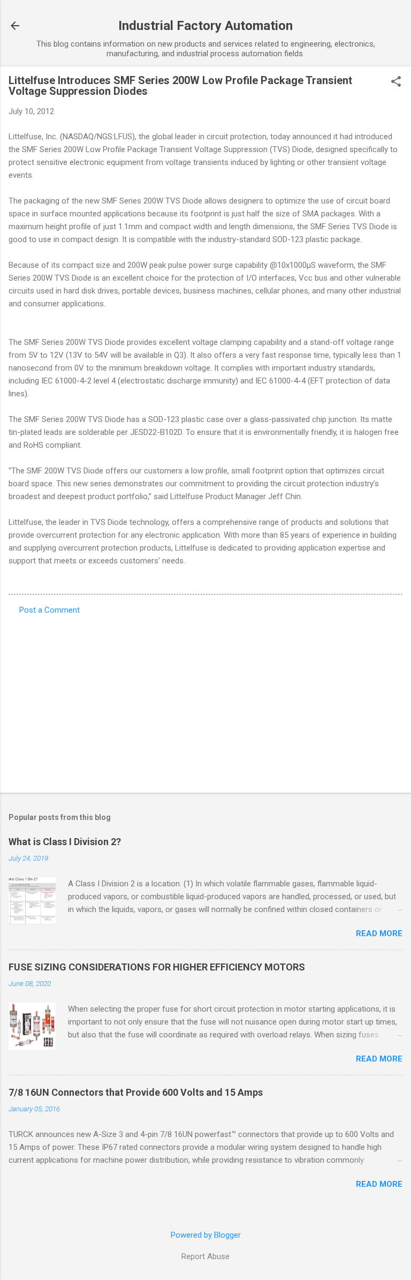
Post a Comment (49, 610)
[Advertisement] (205, 700)
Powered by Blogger (206, 1235)
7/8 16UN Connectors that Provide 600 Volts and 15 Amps (136, 1092)
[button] (396, 82)
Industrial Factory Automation (205, 25)
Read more (379, 933)
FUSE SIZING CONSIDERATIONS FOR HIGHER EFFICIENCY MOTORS (157, 967)
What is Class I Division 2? (65, 841)
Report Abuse (205, 1256)
